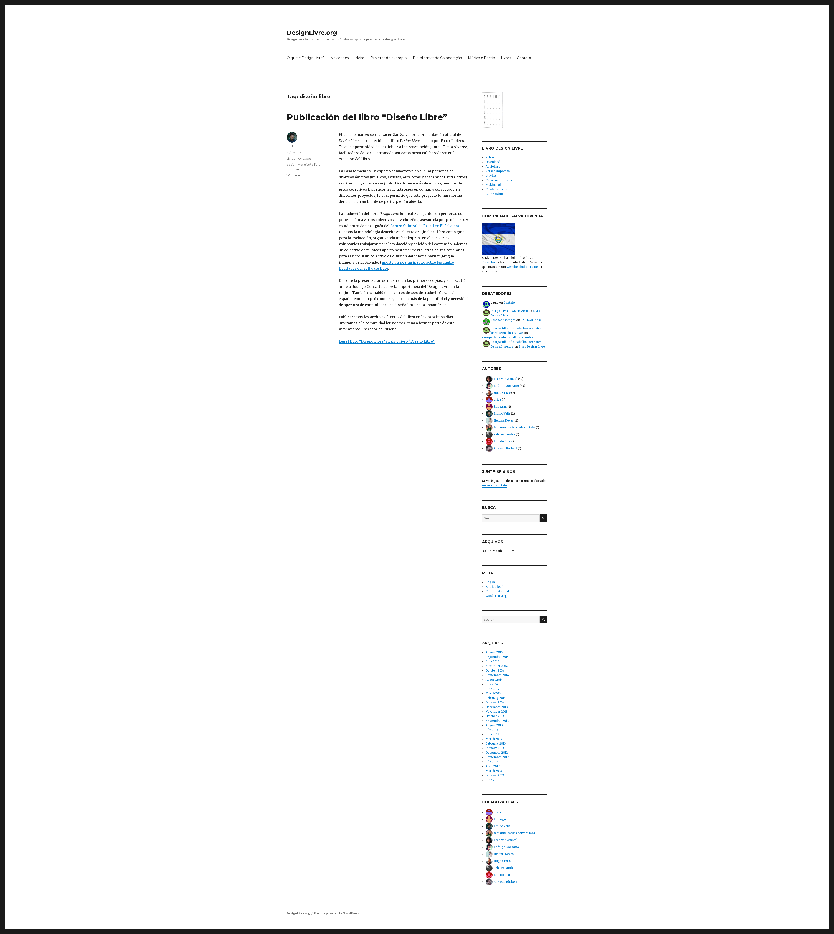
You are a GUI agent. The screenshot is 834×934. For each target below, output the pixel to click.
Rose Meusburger (503, 320)
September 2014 (497, 675)
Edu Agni (500, 407)
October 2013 (495, 716)
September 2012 (497, 757)
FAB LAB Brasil (531, 320)
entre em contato (494, 485)
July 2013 (492, 730)
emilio (291, 146)
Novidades (340, 58)
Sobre (490, 157)
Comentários (495, 194)
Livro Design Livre (532, 346)
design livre (295, 164)
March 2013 (494, 739)
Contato (524, 58)
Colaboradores (496, 189)
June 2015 (492, 661)
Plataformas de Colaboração (437, 58)
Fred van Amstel (505, 379)
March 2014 (494, 693)
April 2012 (493, 766)
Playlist (491, 176)
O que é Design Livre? (305, 58)
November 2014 (497, 666)
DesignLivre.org (312, 32)
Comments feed (497, 591)
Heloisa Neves (504, 420)
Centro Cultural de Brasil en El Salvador (424, 226)
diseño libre (312, 164)
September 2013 (497, 721)
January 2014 (495, 702)
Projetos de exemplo (389, 58)
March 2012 (494, 771)
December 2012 (497, 752)
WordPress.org (496, 596)
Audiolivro (493, 166)
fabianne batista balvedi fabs (514, 427)
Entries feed (494, 587)
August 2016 (494, 652)
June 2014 (492, 689)
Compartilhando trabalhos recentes (507, 337)
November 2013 (497, 711)
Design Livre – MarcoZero (509, 311)
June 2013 (492, 734)
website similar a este (522, 267)
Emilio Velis (502, 413)
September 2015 (497, 657)
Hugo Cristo (502, 393)
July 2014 (492, 684)
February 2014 (496, 698)
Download (493, 162)
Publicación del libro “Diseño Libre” (367, 117)
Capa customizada (499, 180)
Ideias (359, 58)
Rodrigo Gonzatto (506, 386)
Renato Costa (503, 441)
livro (297, 169)
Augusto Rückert (505, 448)
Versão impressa (498, 171)
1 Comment (295, 175)
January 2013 (495, 748)
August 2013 (494, 725)
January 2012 (495, 775)
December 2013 (497, 707)
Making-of (493, 185)
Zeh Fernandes (504, 434)
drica (497, 400)
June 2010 (492, 780)
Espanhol (489, 262)
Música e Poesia (481, 58)
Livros (506, 58)
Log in (490, 582)
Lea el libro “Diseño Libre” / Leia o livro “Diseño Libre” (387, 341)
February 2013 (496, 743)
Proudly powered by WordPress (336, 913)
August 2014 (494, 680)
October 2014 (495, 670)
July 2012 (492, 762)
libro (290, 169)
